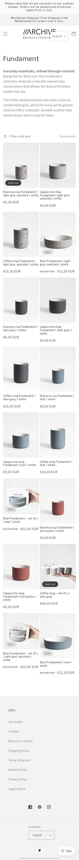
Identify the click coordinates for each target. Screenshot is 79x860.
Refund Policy (17, 770)
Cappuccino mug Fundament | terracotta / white (19, 596)
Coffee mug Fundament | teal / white (56, 464)
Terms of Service (19, 760)
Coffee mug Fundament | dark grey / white (19, 398)
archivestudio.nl (34, 858)
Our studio (15, 722)
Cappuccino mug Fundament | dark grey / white (56, 330)
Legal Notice (16, 789)
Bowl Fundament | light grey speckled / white (55, 263)
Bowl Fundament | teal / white (56, 664)
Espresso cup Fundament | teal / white (57, 398)
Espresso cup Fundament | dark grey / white (20, 329)
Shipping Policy (18, 751)
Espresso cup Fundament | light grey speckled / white (20, 194)
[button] (5, 34)
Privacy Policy (17, 779)
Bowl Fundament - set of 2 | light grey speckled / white (20, 657)
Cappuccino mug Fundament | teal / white (19, 464)
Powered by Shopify (51, 858)
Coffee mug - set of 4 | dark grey (55, 595)
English (37, 835)
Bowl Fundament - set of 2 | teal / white (20, 520)
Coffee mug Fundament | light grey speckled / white (20, 263)
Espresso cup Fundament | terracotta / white (57, 529)
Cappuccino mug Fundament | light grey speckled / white (55, 195)
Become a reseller (20, 741)
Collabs (13, 731)
